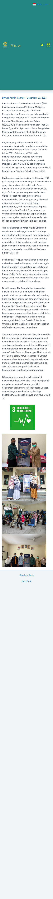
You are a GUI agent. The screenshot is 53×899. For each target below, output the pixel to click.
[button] (42, 45)
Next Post (27, 581)
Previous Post (26, 575)
